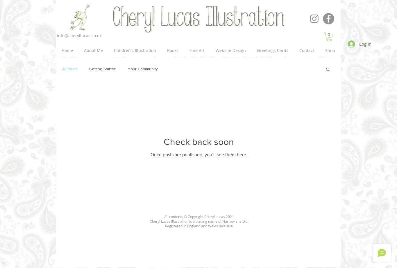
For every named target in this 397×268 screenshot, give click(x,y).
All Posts (70, 68)
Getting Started (102, 68)
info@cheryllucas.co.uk (79, 35)
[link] (329, 37)
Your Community (143, 68)
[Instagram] (314, 18)
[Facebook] (328, 18)
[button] (328, 70)
